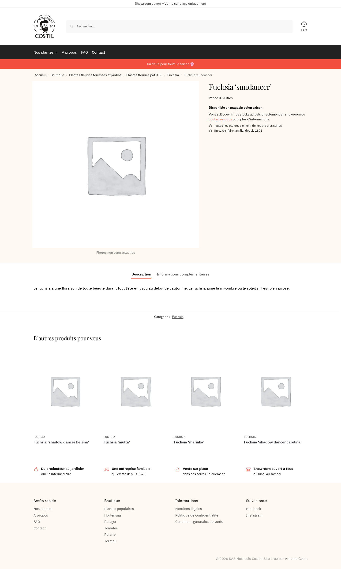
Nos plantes (43, 508)
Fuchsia (173, 75)
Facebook (253, 508)
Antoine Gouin (296, 558)
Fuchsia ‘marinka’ (189, 442)
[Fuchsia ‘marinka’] (205, 391)
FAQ (304, 30)
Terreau (110, 541)
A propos (41, 515)
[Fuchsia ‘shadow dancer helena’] (65, 391)
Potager (110, 521)
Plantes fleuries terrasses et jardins (95, 75)
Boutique (57, 75)
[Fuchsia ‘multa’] (135, 391)
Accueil (40, 75)
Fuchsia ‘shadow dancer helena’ (61, 442)
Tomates (111, 528)
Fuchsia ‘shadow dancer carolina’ (273, 442)
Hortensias (112, 515)
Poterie (110, 534)
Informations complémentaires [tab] (183, 274)
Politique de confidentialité (196, 515)
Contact (40, 528)
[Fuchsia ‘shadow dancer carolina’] (275, 391)
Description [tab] (141, 274)
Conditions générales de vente (199, 521)
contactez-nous (220, 119)
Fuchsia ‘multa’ (117, 442)
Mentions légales (188, 508)
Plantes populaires (119, 508)
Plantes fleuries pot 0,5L (144, 75)
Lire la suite (65, 450)
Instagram (254, 515)
